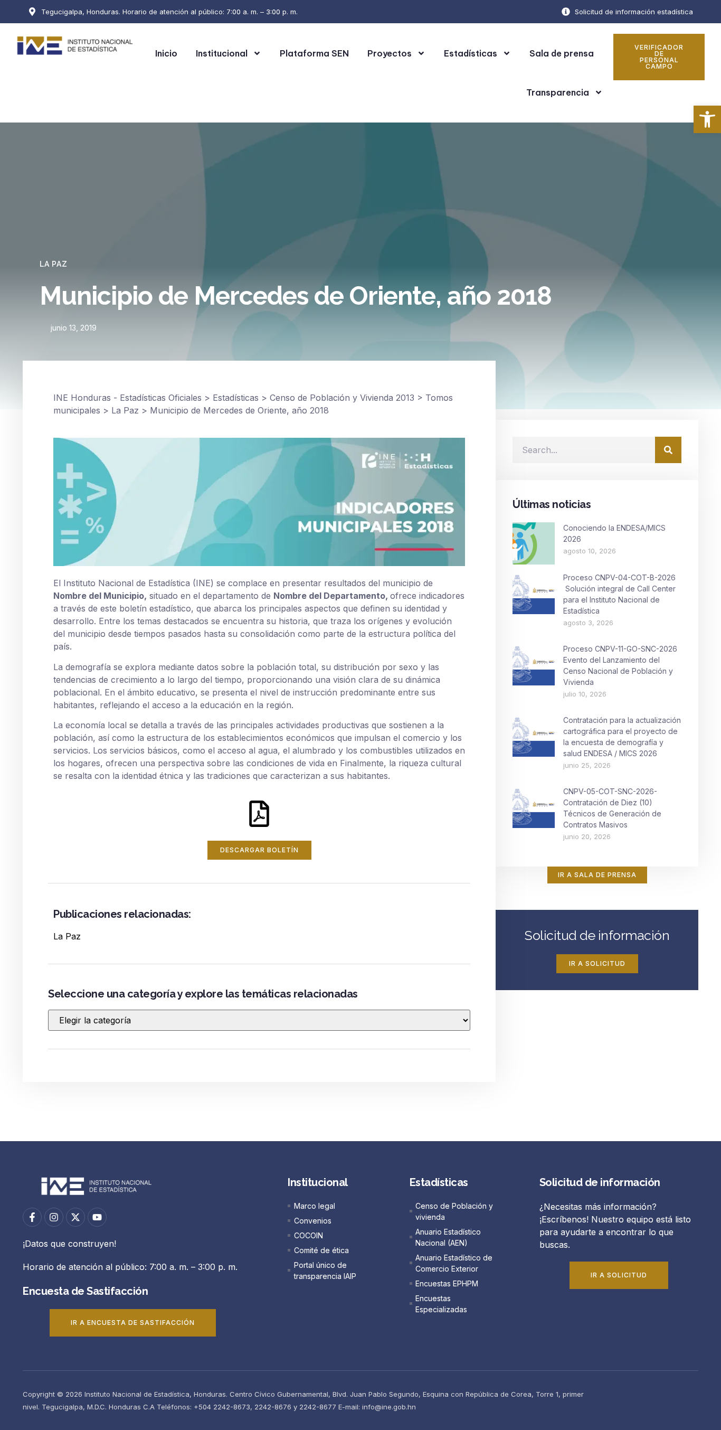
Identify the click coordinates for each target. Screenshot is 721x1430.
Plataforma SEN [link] (314, 53)
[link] (707, 119)
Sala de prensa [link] (561, 53)
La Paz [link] (54, 264)
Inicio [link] (166, 53)
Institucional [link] (222, 53)
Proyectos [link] (389, 53)
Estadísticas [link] (470, 53)
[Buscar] (668, 450)
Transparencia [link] (557, 92)
